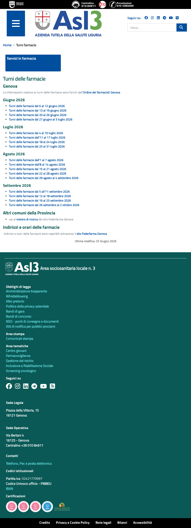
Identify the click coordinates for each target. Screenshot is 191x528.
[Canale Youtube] (45, 387)
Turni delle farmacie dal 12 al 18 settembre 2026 (40, 196)
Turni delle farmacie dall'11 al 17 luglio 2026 (37, 137)
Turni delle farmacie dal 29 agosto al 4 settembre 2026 (43, 178)
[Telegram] (164, 17)
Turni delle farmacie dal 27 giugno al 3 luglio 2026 (40, 119)
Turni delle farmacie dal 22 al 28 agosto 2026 (37, 173)
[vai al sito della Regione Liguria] (16, 4)
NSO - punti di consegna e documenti (32, 321)
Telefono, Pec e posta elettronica (29, 463)
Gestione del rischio (20, 360)
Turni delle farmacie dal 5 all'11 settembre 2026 (39, 191)
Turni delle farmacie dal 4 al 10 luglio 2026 (36, 133)
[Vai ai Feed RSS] (177, 17)
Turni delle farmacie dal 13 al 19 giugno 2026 (37, 110)
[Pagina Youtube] (171, 17)
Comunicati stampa (19, 338)
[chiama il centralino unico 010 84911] (83, 4)
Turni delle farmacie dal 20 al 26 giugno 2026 (37, 115)
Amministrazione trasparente (26, 291)
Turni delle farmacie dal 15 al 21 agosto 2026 (37, 169)
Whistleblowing (17, 296)
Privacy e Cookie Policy (73, 522)
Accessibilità (142, 522)
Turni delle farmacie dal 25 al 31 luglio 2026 (37, 146)
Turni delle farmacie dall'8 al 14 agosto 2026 (37, 164)
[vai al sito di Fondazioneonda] (47, 506)
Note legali (103, 522)
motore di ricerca (27, 219)
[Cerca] (181, 27)
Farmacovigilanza (18, 355)
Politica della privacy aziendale (27, 306)
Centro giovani (16, 350)
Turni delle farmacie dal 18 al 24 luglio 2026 (37, 142)
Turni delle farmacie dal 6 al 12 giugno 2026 (37, 106)
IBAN (9, 488)
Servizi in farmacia (21, 58)
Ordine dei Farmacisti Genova (102, 92)
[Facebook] (146, 17)
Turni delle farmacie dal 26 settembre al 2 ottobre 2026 (44, 205)
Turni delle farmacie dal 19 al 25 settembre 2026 (40, 200)
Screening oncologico (21, 370)
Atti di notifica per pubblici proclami (30, 326)
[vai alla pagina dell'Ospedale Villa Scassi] (62, 506)
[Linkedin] (158, 17)
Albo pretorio (15, 301)
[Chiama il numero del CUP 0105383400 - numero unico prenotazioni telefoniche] (121, 4)
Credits (44, 522)
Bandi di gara (15, 311)
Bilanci (122, 522)
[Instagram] (152, 17)
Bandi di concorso (18, 316)
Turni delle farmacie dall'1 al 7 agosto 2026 (36, 160)
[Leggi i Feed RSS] (54, 387)
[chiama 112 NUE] (102, 4)
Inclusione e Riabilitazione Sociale (29, 365)
